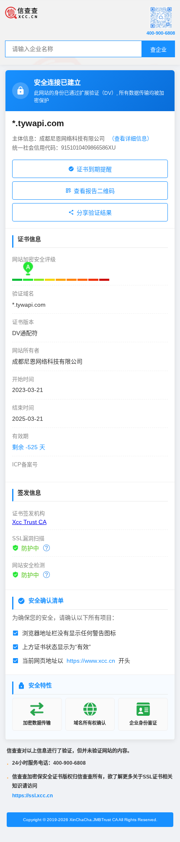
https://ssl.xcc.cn (32, 796)
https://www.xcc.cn (91, 660)
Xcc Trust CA (29, 522)
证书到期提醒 (94, 169)
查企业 (158, 49)
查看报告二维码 (94, 191)
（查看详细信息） (130, 138)
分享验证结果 (94, 212)
